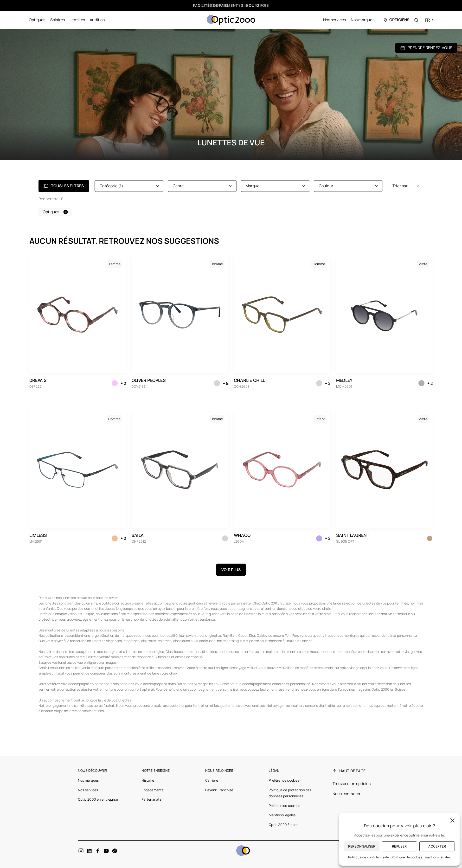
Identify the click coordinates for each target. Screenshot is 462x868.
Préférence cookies (284, 780)
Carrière (211, 780)
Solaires (57, 19)
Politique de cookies (284, 805)
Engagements (152, 790)
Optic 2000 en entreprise (98, 799)
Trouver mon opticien (352, 783)
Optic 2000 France (283, 824)
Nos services (334, 19)
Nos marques (362, 19)
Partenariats (151, 799)
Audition (97, 19)
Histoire (147, 780)
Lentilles (77, 19)
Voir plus (231, 569)
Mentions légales (282, 815)
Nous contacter (347, 793)
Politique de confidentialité (368, 857)
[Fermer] (452, 820)
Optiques (37, 19)
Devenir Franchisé (219, 790)
